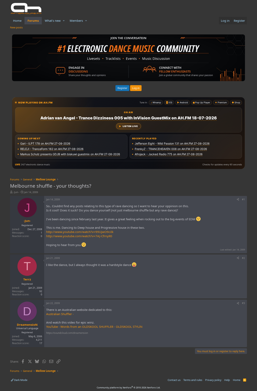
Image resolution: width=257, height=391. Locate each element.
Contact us (174, 380)
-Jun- (16, 192)
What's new (53, 21)
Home (17, 21)
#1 (243, 199)
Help (227, 380)
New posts (16, 27)
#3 (243, 303)
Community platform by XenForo (128, 387)
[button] (64, 20)
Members (76, 21)
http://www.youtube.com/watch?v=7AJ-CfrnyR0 (79, 236)
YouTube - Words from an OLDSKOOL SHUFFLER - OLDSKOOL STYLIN (94, 327)
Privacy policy (213, 380)
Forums (33, 21)
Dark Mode (20, 380)
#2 (243, 258)
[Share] (238, 199)
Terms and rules (192, 380)
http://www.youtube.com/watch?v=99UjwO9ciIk (79, 232)
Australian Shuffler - (60, 314)
